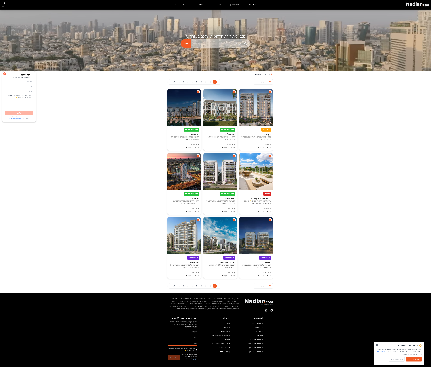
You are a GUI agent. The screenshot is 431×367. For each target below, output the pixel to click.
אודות (228, 323)
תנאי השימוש (194, 358)
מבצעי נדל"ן (235, 4)
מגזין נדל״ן (217, 4)
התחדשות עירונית (257, 335)
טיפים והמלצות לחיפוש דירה (221, 343)
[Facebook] (271, 310)
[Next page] (170, 82)
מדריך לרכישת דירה (224, 347)
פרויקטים (252, 4)
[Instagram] (266, 310)
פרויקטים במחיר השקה (255, 351)
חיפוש (186, 43)
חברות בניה (179, 4)
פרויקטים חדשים (258, 323)
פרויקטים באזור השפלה (255, 343)
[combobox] (220, 43)
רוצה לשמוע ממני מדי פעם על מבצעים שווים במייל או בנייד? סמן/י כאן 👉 (181, 349)
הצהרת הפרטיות (13, 118)
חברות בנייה (259, 327)
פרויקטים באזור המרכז (255, 339)
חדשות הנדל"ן (198, 4)
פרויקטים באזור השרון (256, 347)
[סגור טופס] (4, 73)
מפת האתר (226, 339)
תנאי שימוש (226, 327)
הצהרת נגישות (225, 331)
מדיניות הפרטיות (382, 351)
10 (174, 82)
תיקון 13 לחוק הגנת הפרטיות (221, 335)
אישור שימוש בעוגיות (414, 359)
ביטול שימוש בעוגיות (397, 359)
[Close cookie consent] (377, 345)
